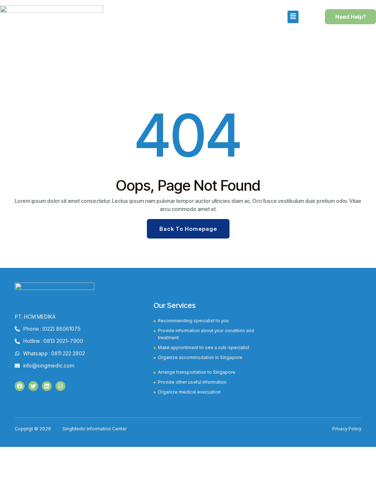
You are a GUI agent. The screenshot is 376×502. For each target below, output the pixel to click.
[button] (293, 17)
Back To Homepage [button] (188, 228)
